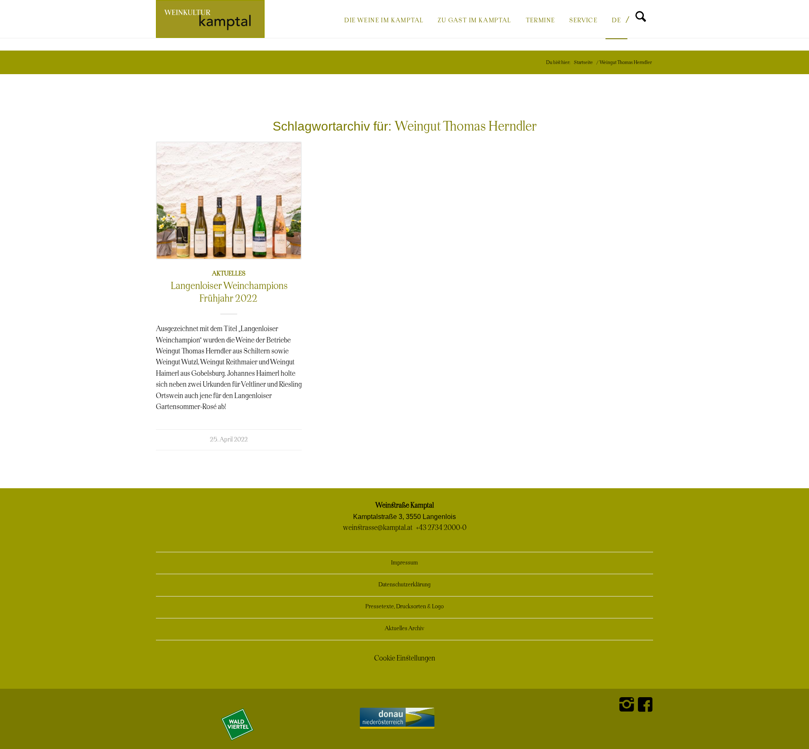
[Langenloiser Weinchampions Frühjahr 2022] (229, 200)
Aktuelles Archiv (404, 628)
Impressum (404, 563)
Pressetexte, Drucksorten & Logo (404, 607)
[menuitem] (384, 20)
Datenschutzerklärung (404, 585)
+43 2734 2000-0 (441, 527)
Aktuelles (229, 273)
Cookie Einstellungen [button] (404, 658)
